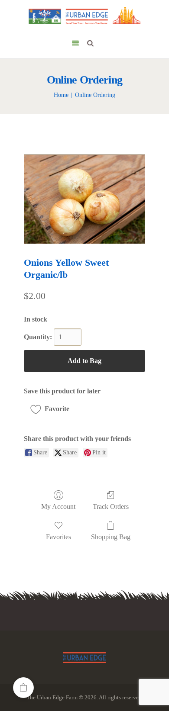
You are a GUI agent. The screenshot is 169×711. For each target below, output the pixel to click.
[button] (53, 409)
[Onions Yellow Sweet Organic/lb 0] (84, 198)
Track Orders (111, 506)
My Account (58, 506)
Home (61, 95)
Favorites (58, 536)
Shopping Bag (110, 536)
